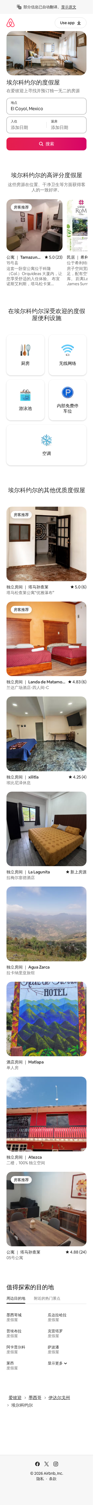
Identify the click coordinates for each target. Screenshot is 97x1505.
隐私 (40, 1478)
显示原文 (68, 7)
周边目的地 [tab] (15, 1298)
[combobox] (46, 108)
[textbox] (26, 127)
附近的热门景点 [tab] (47, 1298)
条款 (53, 1478)
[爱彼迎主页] (10, 22)
